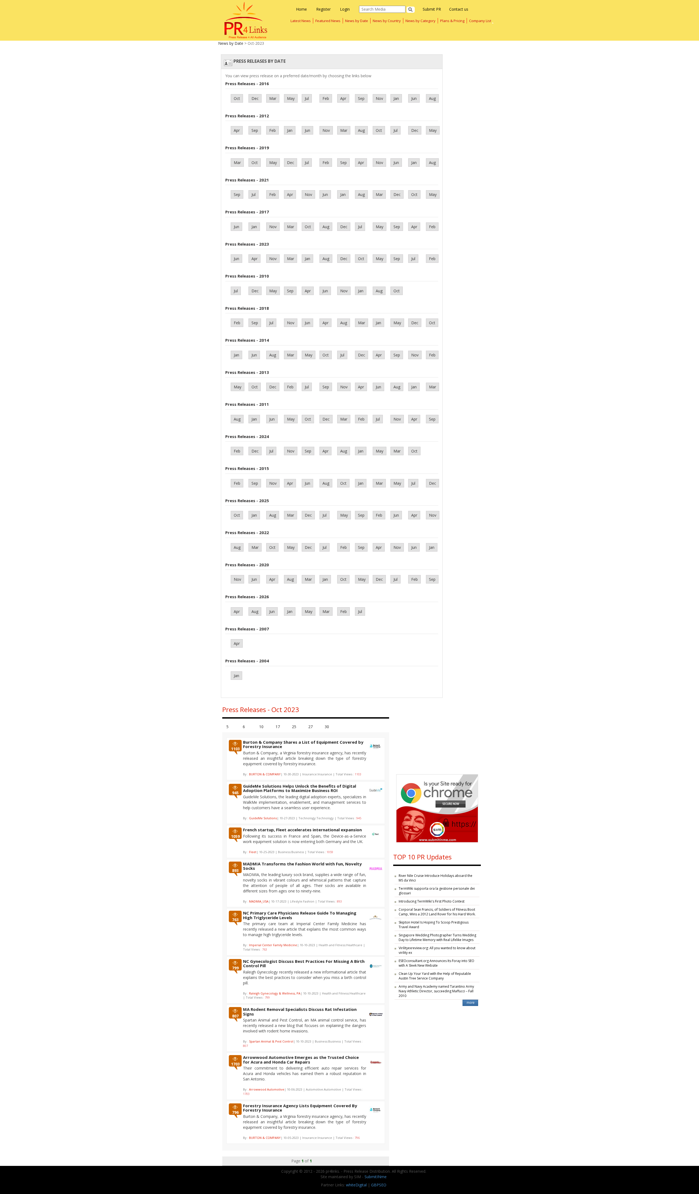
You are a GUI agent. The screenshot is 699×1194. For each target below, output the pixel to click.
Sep (361, 98)
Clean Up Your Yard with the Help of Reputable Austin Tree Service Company (435, 976)
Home (301, 9)
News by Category (420, 20)
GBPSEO (378, 1184)
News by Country (387, 20)
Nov (379, 98)
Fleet (252, 852)
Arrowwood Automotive (266, 1089)
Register (323, 9)
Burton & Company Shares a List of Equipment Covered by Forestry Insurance (303, 744)
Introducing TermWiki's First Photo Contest (431, 901)
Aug (432, 98)
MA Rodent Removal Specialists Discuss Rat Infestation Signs (300, 1012)
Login (345, 9)
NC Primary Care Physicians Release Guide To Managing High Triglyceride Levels (299, 915)
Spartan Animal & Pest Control (271, 1041)
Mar (272, 98)
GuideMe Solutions (263, 818)
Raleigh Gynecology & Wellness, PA (274, 993)
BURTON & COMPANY (265, 774)
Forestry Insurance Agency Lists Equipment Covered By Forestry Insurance (300, 1108)
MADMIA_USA (258, 901)
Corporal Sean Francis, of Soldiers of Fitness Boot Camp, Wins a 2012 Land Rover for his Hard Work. (437, 911)
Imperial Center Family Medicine (273, 945)
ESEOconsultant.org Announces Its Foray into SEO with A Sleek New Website (436, 963)
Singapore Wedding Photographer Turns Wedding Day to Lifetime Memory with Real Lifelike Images (437, 937)
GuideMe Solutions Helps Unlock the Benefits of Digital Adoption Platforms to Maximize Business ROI (299, 788)
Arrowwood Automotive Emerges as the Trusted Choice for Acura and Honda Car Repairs (301, 1060)
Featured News (327, 20)
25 (294, 726)
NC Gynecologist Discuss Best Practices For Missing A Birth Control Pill (304, 963)
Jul (307, 98)
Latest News (301, 20)
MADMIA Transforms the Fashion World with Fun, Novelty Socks (302, 866)
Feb (325, 98)
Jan (396, 98)
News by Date (356, 20)
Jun (414, 98)
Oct (237, 98)
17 (278, 726)
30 (327, 726)
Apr (343, 98)
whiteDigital (356, 1184)
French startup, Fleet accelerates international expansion (302, 829)
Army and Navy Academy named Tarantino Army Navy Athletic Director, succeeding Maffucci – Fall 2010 (436, 991)
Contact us (458, 9)
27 (310, 726)
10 (261, 726)
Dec (255, 98)
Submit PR (432, 9)
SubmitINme (376, 1176)
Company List (480, 20)
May (291, 98)
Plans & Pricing (452, 20)
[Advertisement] (437, 735)
